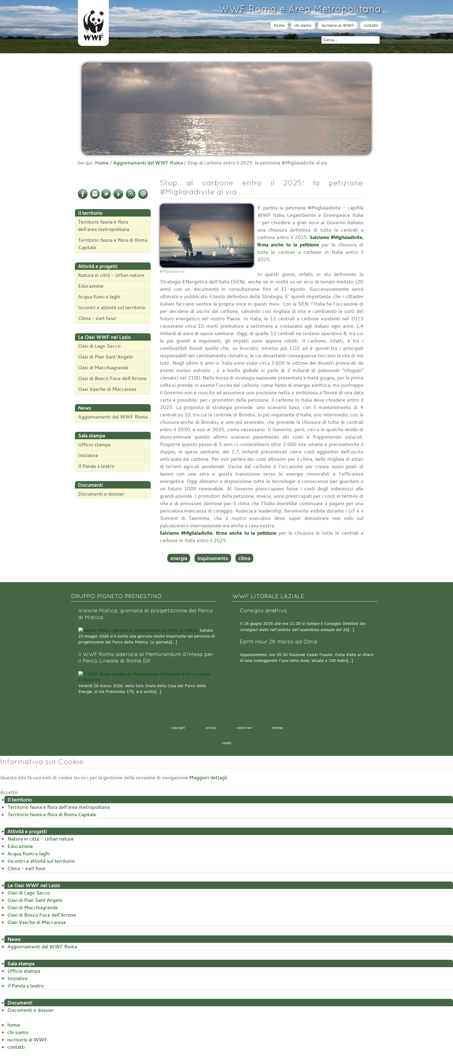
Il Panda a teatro (96, 466)
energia (178, 558)
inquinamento (213, 558)
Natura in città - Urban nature (111, 275)
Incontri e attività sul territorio (111, 307)
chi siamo (303, 25)
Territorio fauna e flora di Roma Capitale (112, 244)
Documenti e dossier (101, 493)
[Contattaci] (143, 197)
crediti (226, 743)
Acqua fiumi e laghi (99, 296)
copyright (178, 727)
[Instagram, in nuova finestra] (94, 197)
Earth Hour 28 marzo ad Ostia (278, 642)
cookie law (244, 727)
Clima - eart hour (97, 318)
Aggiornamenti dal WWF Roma (148, 162)
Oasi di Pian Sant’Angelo (105, 356)
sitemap (277, 727)
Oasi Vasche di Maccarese (107, 389)
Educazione (91, 285)
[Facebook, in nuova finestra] (82, 197)
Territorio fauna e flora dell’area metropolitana (103, 225)
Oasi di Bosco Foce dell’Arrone (112, 378)
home (279, 25)
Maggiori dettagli (208, 777)
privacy (211, 727)
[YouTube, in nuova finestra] (118, 197)
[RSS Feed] (130, 197)
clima (244, 558)
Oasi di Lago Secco (99, 346)
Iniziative (88, 455)
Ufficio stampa (94, 444)
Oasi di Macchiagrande (103, 367)
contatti (371, 25)
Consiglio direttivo (263, 611)
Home (102, 162)
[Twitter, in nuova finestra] (106, 197)
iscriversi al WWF (337, 25)
